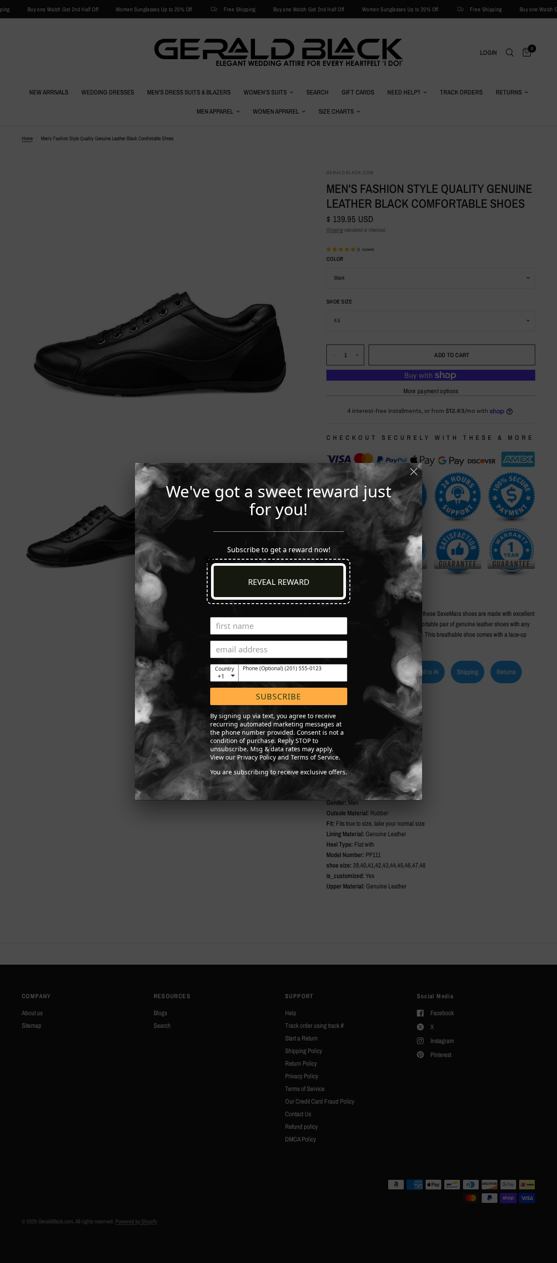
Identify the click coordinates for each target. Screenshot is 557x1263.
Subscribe (278, 696)
